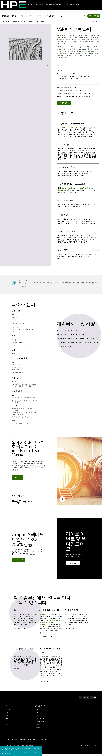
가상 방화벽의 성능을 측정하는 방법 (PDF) (23, 397)
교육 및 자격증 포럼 (17, 372)
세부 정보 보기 (18, 668)
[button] (94, 11)
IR (6, 721)
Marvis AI (42, 614)
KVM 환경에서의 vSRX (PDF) (20, 323)
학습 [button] (61, 16)
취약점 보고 (36, 739)
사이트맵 (36, 724)
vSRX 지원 (14, 353)
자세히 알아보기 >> (74, 4)
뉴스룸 (7, 718)
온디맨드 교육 (16, 370)
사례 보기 (17, 477)
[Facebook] (80, 697)
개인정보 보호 (9, 739)
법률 (16, 739)
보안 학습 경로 (16, 364)
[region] (30, 500)
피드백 (29, 739)
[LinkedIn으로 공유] (93, 22)
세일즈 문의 (63, 103)
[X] (84, 697)
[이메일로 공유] (96, 22)
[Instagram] (87, 697)
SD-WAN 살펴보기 (44, 636)
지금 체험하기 (73, 563)
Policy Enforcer (83, 51)
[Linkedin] (91, 697)
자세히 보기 (42, 681)
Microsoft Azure (82, 188)
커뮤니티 (36, 715)
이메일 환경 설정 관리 (39, 721)
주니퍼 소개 (9, 709)
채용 (7, 712)
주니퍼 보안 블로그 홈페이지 (20, 423)
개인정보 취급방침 (7, 753)
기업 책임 (8, 715)
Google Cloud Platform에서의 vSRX (21, 345)
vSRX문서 (14, 317)
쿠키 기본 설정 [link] (45, 739)
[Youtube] (94, 697)
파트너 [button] (40, 16)
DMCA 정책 (22, 739)
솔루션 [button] (14, 16)
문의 (7, 724)
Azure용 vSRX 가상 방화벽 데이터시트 (68, 90)
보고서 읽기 (22, 286)
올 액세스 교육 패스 (17, 367)
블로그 (36, 712)
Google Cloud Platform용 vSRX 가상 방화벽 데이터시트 (72, 96)
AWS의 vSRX (15, 340)
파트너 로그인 (37, 727)
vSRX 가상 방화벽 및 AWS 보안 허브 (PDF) (24, 417)
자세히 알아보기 (18, 628)
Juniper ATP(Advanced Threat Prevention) (70, 128)
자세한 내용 (68, 628)
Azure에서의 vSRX (17, 342)
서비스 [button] (31, 16)
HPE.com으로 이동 (93, 16)
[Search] (84, 16)
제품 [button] (22, 16)
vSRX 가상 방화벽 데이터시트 (65, 87)
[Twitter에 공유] (90, 22)
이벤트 (36, 709)
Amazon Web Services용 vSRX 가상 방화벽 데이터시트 (72, 93)
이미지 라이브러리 (39, 718)
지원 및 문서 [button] (50, 16)
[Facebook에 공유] (87, 22)
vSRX (13, 337)
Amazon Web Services (69, 188)
